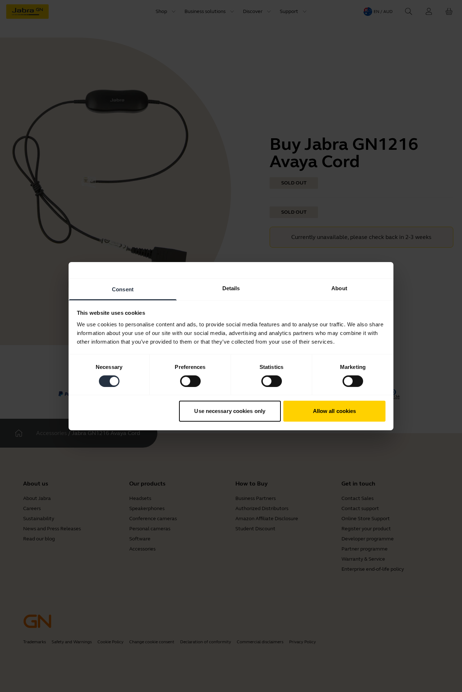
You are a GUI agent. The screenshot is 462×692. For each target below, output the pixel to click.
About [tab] (339, 288)
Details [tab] (231, 288)
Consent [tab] (123, 289)
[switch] (190, 381)
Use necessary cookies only (229, 411)
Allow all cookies (334, 411)
